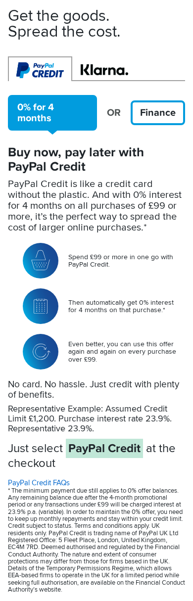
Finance (158, 113)
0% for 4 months (35, 112)
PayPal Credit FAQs (39, 482)
